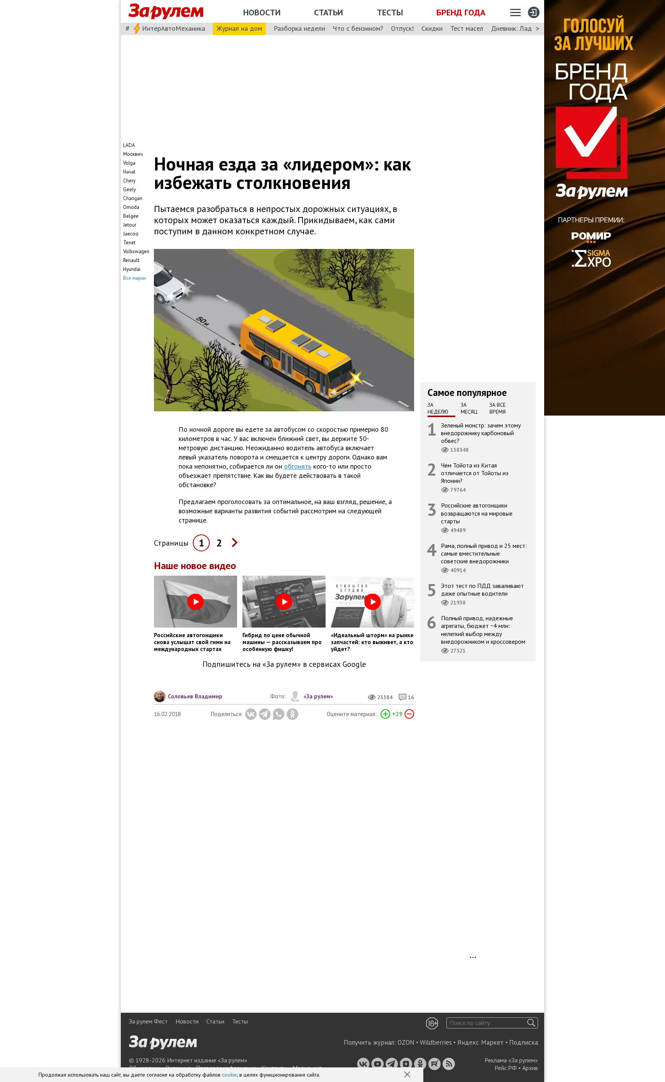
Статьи (328, 12)
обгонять (297, 466)
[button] (408, 1075)
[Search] (531, 1023)
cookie (229, 1074)
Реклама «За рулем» (511, 1060)
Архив (530, 1068)
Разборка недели (299, 28)
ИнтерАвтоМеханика (173, 28)
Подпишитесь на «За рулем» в (284, 664)
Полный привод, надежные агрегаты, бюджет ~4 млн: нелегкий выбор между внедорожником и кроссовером (483, 629)
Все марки (134, 278)
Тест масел (466, 28)
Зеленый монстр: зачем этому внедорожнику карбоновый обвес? (481, 432)
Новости (262, 12)
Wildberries (436, 1042)
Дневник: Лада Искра (523, 28)
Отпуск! (402, 28)
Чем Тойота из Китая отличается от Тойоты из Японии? (474, 472)
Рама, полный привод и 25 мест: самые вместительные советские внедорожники (484, 552)
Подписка (523, 1042)
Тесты (390, 12)
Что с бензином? (358, 28)
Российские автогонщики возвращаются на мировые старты (477, 512)
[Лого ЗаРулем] (166, 11)
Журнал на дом (239, 28)
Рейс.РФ (506, 1068)
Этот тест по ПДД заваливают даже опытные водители (482, 589)
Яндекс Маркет (480, 1042)
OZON (406, 1042)
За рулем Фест (148, 1021)
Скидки (432, 28)
